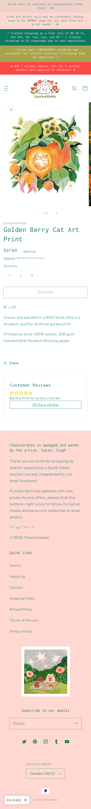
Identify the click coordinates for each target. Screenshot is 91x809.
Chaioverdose (50, 800)
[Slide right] (56, 213)
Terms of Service (24, 620)
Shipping (9, 258)
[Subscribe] (76, 723)
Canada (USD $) (42, 773)
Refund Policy (21, 609)
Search (15, 565)
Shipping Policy (22, 598)
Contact (16, 587)
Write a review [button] (45, 404)
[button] (6, 88)
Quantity (10, 266)
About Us (17, 576)
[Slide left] (34, 213)
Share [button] (14, 363)
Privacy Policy (21, 631)
